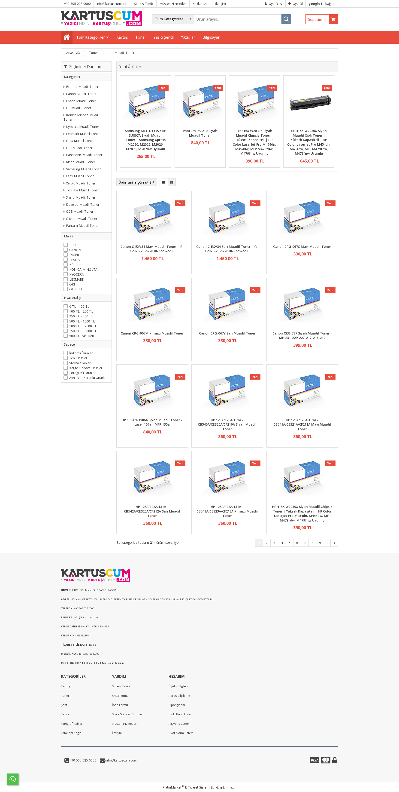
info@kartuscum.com (121, 760)
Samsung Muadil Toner (83, 169)
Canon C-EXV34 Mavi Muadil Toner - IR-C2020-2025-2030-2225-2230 (152, 248)
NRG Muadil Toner (80, 141)
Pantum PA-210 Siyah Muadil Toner (200, 133)
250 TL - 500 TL (81, 316)
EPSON (74, 260)
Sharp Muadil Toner (80, 197)
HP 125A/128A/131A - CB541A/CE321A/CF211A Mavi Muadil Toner (302, 424)
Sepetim (317, 19)
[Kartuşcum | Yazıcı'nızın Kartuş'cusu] (101, 25)
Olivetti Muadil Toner (81, 218)
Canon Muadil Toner (81, 94)
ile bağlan (321, 3)
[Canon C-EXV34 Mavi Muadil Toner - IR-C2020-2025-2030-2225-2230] (152, 218)
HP (71, 264)
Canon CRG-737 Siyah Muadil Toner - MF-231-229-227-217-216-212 (302, 335)
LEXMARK (76, 279)
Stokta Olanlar (80, 363)
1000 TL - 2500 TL (83, 326)
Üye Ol (298, 3)
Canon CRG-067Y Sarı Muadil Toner (227, 333)
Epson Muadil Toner (81, 101)
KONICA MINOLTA (83, 269)
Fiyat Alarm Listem (181, 733)
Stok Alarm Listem (181, 714)
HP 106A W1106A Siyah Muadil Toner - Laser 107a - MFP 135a (152, 422)
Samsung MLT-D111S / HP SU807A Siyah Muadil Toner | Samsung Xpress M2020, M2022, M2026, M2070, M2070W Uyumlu (145, 140)
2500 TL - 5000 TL (83, 331)
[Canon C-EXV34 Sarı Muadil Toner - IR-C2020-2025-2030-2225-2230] (227, 218)
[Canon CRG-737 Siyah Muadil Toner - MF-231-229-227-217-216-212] (302, 305)
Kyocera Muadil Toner (82, 127)
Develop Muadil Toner (82, 204)
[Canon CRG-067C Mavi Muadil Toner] (302, 218)
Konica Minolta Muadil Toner (81, 117)
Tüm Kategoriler (90, 37)
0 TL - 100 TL (79, 306)
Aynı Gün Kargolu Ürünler (88, 378)
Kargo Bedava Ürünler (85, 368)
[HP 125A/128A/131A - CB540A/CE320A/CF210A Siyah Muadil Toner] (227, 391)
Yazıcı (65, 714)
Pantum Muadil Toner (82, 226)
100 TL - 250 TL (81, 311)
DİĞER (74, 255)
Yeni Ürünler (78, 358)
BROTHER (77, 245)
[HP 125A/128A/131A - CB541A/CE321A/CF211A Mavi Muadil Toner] (302, 391)
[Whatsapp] (12, 779)
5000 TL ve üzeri (81, 336)
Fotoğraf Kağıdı (71, 723)
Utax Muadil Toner (80, 176)
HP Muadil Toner (78, 108)
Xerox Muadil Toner (80, 183)
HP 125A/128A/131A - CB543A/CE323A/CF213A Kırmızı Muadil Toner (227, 511)
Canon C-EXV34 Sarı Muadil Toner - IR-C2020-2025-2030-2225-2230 (227, 248)
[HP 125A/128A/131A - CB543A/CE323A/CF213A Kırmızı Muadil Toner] (227, 478)
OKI (72, 284)
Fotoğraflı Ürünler (82, 373)
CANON (75, 250)
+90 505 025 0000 (82, 760)
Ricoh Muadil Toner (80, 162)
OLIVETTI (76, 289)
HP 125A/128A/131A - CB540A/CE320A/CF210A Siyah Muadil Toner (227, 424)
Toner (65, 696)
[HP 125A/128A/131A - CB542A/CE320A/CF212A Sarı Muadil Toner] (152, 478)
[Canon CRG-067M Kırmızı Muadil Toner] (152, 305)
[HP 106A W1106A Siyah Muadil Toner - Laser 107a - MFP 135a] (152, 391)
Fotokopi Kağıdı (71, 733)
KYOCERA (76, 274)
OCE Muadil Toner (79, 211)
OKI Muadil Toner (79, 148)
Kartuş (65, 686)
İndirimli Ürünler (81, 353)
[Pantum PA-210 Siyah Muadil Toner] (200, 102)
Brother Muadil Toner (82, 87)
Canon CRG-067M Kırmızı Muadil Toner (152, 333)
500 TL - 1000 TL (82, 321)
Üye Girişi (276, 3)
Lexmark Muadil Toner (83, 134)
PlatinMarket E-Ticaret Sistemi (186, 787)
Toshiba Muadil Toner (82, 190)
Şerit (64, 705)
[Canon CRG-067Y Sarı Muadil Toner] (227, 305)
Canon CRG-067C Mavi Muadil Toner (302, 246)
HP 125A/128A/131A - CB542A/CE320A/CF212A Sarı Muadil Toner (152, 511)
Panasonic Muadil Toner (84, 155)
